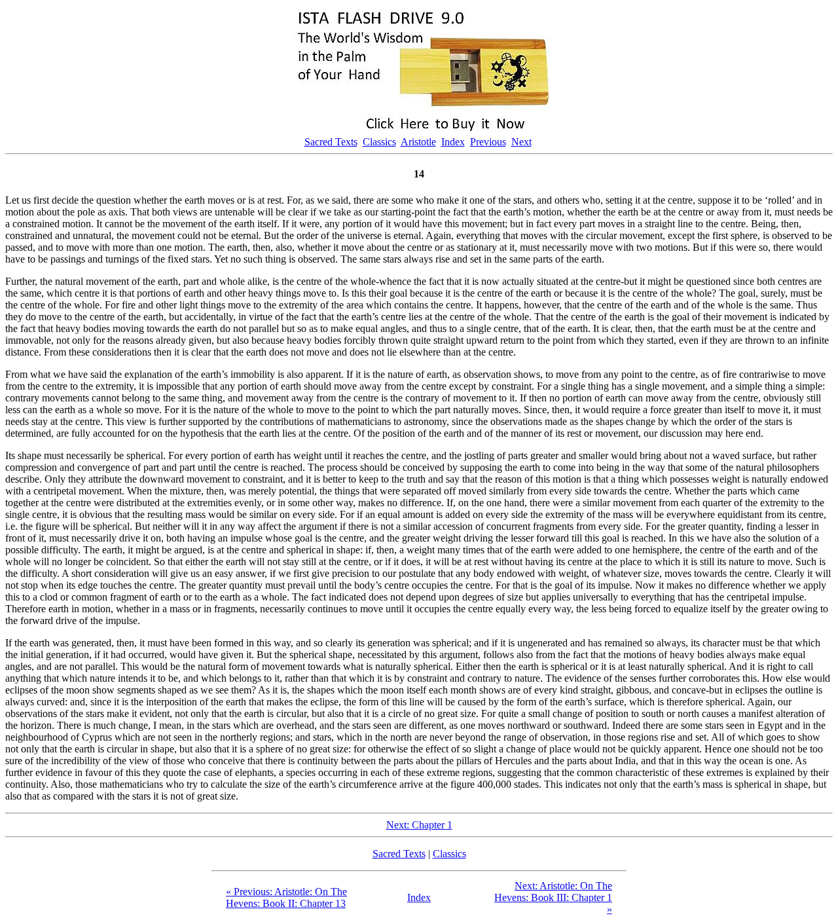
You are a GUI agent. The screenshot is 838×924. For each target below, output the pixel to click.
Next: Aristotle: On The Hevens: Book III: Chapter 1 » (553, 897)
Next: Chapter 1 (419, 824)
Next (521, 141)
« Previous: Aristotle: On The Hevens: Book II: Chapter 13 (286, 897)
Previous (488, 141)
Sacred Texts (330, 141)
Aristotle (418, 141)
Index (453, 141)
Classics (379, 141)
